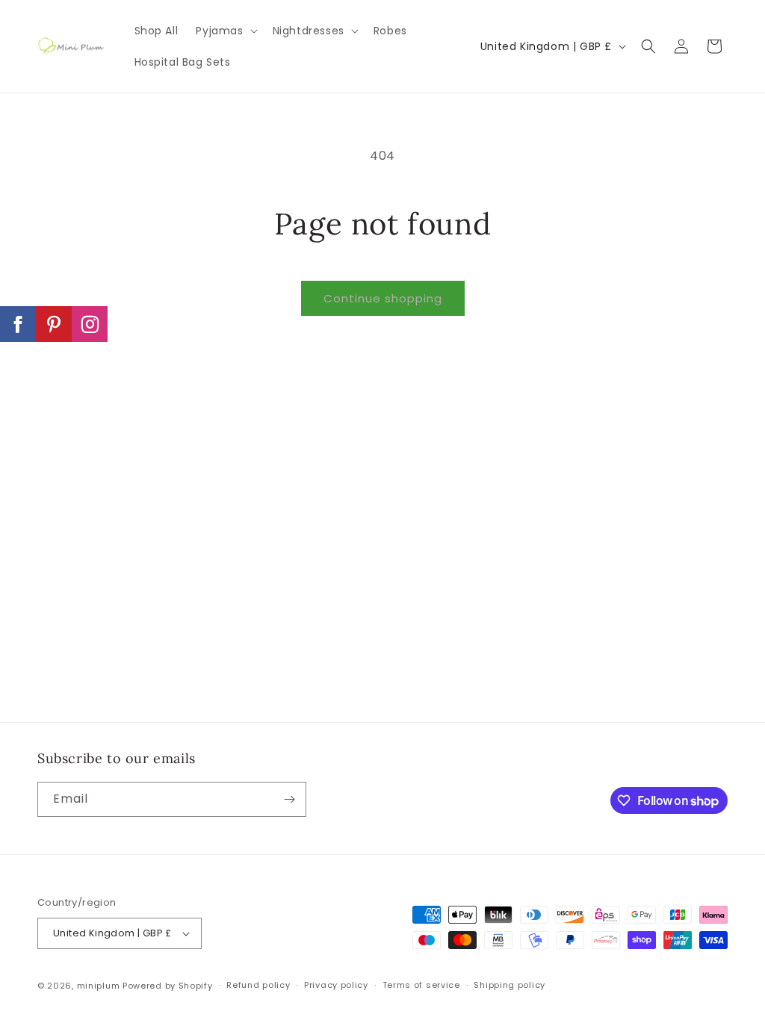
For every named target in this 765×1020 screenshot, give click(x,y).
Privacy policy (336, 985)
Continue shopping (382, 298)
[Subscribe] (289, 799)
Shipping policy (509, 985)
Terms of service (421, 985)
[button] (225, 30)
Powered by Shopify (168, 986)
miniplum (98, 986)
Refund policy (258, 985)
